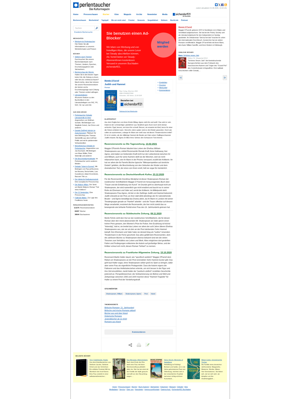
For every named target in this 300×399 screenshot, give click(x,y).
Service (122, 389)
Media (165, 14)
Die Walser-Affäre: (82, 185)
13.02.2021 (151, 144)
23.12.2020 (158, 174)
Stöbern (164, 20)
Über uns (130, 389)
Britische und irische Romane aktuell (120, 310)
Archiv (139, 14)
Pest (146, 294)
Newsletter (152, 14)
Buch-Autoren (144, 387)
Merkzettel (163, 88)
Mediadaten (113, 389)
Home (75, 14)
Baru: (188, 55)
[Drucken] (138, 345)
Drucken (162, 85)
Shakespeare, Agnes (133, 294)
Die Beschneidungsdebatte (85, 159)
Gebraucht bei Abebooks (128, 111)
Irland (153, 294)
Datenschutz (166, 389)
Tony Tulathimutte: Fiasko (99, 360)
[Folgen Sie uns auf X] (219, 5)
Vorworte (141, 20)
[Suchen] (96, 28)
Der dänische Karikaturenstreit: (86, 179)
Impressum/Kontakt (152, 389)
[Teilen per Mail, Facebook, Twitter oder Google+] (130, 345)
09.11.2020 (156, 213)
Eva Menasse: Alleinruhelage (137, 360)
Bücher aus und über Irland (116, 313)
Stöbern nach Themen (83, 57)
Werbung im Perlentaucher (85, 41)
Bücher (106, 14)
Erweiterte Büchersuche (83, 32)
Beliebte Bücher (82, 356)
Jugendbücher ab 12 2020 (116, 319)
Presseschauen (91, 14)
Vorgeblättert (153, 20)
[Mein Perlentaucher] (216, 5)
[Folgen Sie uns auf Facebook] (222, 5)
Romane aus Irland (113, 322)
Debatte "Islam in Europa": (85, 166)
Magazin (127, 14)
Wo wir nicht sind (118, 20)
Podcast (184, 20)
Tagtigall (104, 20)
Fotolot (131, 20)
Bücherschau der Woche (84, 72)
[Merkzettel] (147, 345)
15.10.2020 (166, 252)
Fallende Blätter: (81, 198)
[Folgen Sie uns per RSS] (225, 5)
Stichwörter (154, 387)
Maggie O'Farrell (112, 81)
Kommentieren (164, 90)
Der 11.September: (82, 192)
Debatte (180, 387)
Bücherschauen (79, 20)
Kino (117, 14)
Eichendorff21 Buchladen (181, 389)
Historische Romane (113, 316)
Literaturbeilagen (81, 95)
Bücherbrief (94, 20)
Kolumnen (164, 387)
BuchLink (174, 20)
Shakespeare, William (114, 294)
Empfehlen (163, 82)
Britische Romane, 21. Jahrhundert (119, 308)
